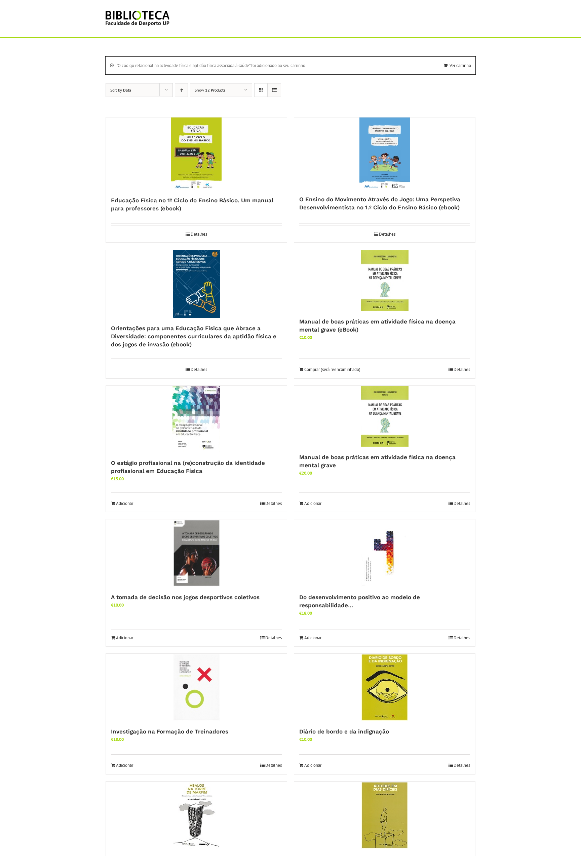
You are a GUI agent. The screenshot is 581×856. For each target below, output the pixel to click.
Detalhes (199, 234)
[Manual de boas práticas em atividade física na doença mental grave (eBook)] (384, 280)
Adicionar (124, 503)
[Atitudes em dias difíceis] (384, 815)
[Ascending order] (181, 90)
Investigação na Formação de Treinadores (169, 731)
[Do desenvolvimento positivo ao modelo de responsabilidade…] (384, 553)
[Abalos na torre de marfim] (196, 815)
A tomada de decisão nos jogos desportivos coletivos (185, 597)
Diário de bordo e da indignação (344, 731)
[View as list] (274, 90)
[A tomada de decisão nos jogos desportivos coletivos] (196, 553)
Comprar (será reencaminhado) (332, 369)
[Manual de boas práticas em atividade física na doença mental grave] (384, 416)
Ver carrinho (460, 65)
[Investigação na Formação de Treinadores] (196, 687)
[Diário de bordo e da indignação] (384, 687)
